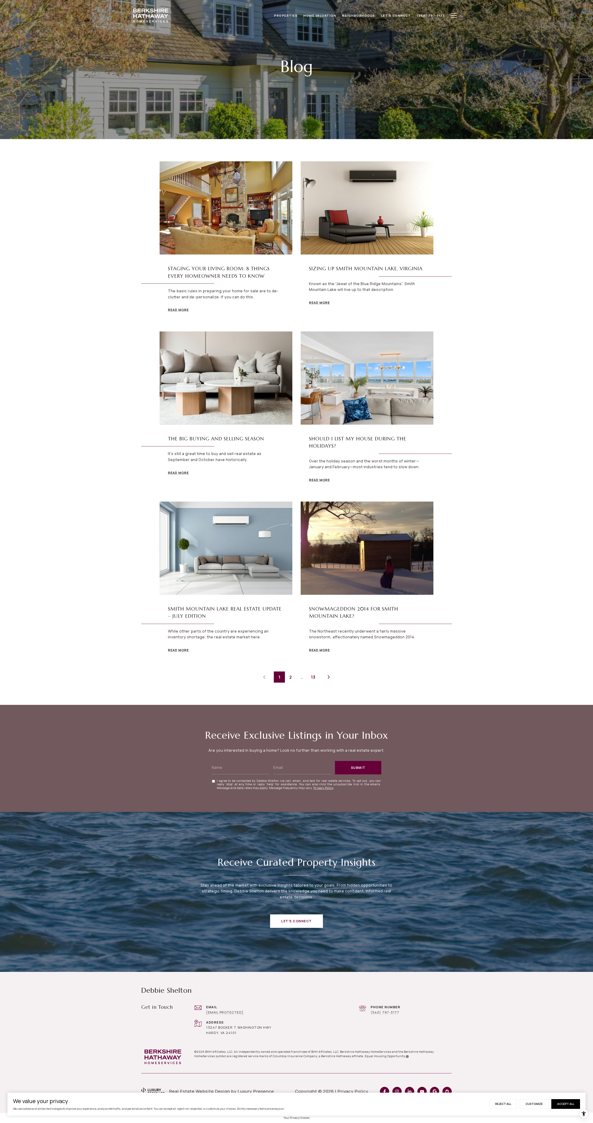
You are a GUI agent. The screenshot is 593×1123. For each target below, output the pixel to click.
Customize (534, 1104)
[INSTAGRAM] (397, 1091)
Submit (358, 767)
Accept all (565, 1104)
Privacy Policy (323, 788)
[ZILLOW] (447, 1091)
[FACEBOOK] (384, 1091)
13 (313, 677)
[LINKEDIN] (409, 1091)
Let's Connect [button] (296, 921)
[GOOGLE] (434, 1091)
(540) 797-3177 (385, 1012)
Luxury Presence (256, 1091)
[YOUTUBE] (422, 1091)
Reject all (503, 1104)
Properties (285, 15)
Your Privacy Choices (296, 1118)
